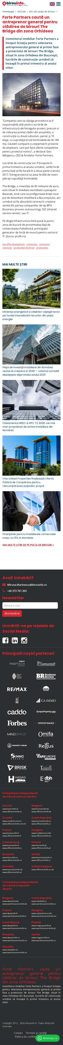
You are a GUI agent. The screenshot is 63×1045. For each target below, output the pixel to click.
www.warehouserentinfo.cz (44, 903)
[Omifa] (46, 734)
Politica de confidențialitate (30, 1036)
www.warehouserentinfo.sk (14, 952)
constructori (44, 244)
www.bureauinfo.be (40, 808)
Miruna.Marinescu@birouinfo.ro (27, 585)
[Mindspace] (17, 734)
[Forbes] (17, 723)
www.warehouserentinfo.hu (44, 916)
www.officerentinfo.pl (41, 848)
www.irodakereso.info (41, 833)
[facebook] (7, 639)
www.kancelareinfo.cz (41, 821)
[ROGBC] (17, 675)
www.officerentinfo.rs (41, 860)
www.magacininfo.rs (41, 937)
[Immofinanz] (46, 723)
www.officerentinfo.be (41, 811)
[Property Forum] (17, 745)
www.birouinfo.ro (10, 857)
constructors (32, 244)
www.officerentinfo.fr (11, 835)
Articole (21, 11)
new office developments (13, 244)
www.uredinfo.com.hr (12, 821)
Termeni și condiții (36, 1033)
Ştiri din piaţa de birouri (42, 11)
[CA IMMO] (46, 700)
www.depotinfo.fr (10, 913)
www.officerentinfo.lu (11, 848)
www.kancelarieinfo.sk (12, 869)
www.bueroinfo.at (10, 808)
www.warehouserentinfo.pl (44, 928)
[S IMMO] (17, 756)
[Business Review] (46, 675)
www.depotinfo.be (10, 901)
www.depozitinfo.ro (11, 937)
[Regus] (46, 745)
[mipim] (17, 662)
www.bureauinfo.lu (10, 845)
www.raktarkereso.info (42, 913)
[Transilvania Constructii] (46, 768)
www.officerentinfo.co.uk (43, 869)
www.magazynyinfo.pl (41, 925)
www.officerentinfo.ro (12, 860)
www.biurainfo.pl (39, 845)
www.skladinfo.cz (39, 901)
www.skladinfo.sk (10, 949)
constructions (42, 247)
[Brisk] (17, 767)
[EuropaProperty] (46, 711)
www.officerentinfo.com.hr (14, 823)
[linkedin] (16, 639)
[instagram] (25, 639)
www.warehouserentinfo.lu (14, 928)
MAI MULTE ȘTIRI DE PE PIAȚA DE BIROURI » (28, 545)
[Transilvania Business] (17, 700)
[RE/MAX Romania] (17, 688)
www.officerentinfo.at (12, 811)
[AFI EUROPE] (46, 756)
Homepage (8, 11)
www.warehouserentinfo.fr (14, 916)
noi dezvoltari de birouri (24, 247)
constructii (7, 247)
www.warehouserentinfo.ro (14, 940)
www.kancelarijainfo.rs (42, 857)
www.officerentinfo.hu (41, 835)
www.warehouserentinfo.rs (44, 940)
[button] (58, 4)
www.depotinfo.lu (10, 925)
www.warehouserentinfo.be (14, 903)
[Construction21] (46, 663)
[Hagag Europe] (17, 779)
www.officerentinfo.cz (41, 823)
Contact (18, 1033)
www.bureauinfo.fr (10, 833)
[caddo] (17, 711)
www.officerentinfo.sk (12, 872)
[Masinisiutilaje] (46, 688)
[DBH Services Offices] (46, 779)
